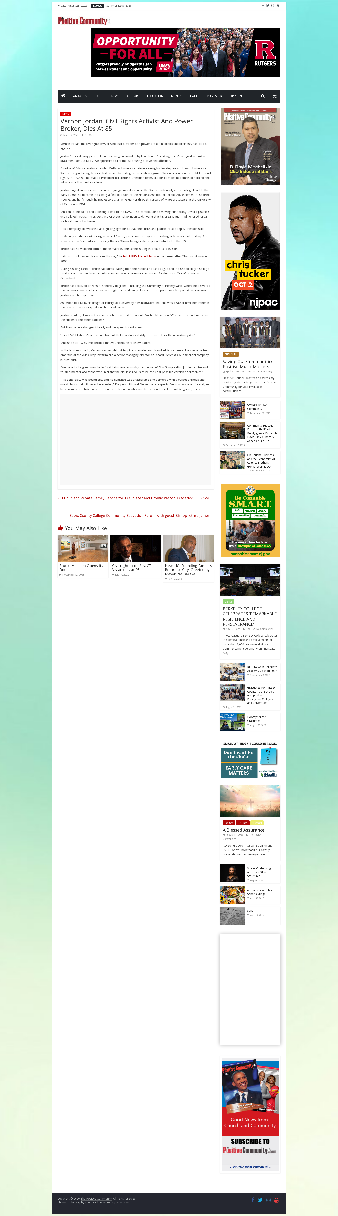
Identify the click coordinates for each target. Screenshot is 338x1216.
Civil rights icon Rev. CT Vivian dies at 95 (131, 567)
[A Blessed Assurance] (250, 787)
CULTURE (133, 96)
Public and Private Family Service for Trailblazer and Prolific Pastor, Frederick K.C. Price (133, 498)
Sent (250, 910)
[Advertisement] (135, 439)
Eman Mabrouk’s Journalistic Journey (129, 5)
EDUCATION (155, 96)
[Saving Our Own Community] (232, 403)
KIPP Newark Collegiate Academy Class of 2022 (262, 669)
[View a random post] (274, 96)
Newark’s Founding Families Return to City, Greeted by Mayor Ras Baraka (188, 569)
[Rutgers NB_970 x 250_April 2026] (185, 31)
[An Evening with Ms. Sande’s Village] (232, 888)
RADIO (99, 96)
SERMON (257, 823)
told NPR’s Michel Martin (139, 256)
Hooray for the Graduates (256, 719)
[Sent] (232, 909)
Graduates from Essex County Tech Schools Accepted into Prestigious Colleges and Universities (261, 695)
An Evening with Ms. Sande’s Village (259, 892)
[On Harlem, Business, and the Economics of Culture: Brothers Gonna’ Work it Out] (232, 453)
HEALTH (194, 96)
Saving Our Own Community (257, 407)
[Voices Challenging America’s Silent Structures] (232, 866)
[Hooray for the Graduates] (232, 715)
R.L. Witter (90, 135)
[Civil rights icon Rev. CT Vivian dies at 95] (135, 537)
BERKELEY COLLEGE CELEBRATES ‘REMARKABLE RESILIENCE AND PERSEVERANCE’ (250, 616)
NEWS (115, 96)
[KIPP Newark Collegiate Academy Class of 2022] (232, 665)
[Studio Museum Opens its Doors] (83, 537)
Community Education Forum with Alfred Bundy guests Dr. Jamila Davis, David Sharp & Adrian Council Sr (262, 433)
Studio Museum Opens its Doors (81, 567)
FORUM (229, 823)
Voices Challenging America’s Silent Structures (259, 872)
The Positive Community (259, 371)
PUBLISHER (214, 96)
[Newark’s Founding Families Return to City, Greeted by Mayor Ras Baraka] (188, 537)
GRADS (228, 601)
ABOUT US (80, 96)
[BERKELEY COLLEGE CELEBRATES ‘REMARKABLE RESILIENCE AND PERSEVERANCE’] (250, 566)
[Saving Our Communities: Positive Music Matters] (250, 318)
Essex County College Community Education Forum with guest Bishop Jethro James (142, 515)
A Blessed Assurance (243, 830)
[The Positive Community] (63, 96)
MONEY (176, 96)
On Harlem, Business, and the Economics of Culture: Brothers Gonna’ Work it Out (261, 460)
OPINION (236, 96)
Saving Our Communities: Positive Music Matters (249, 363)
